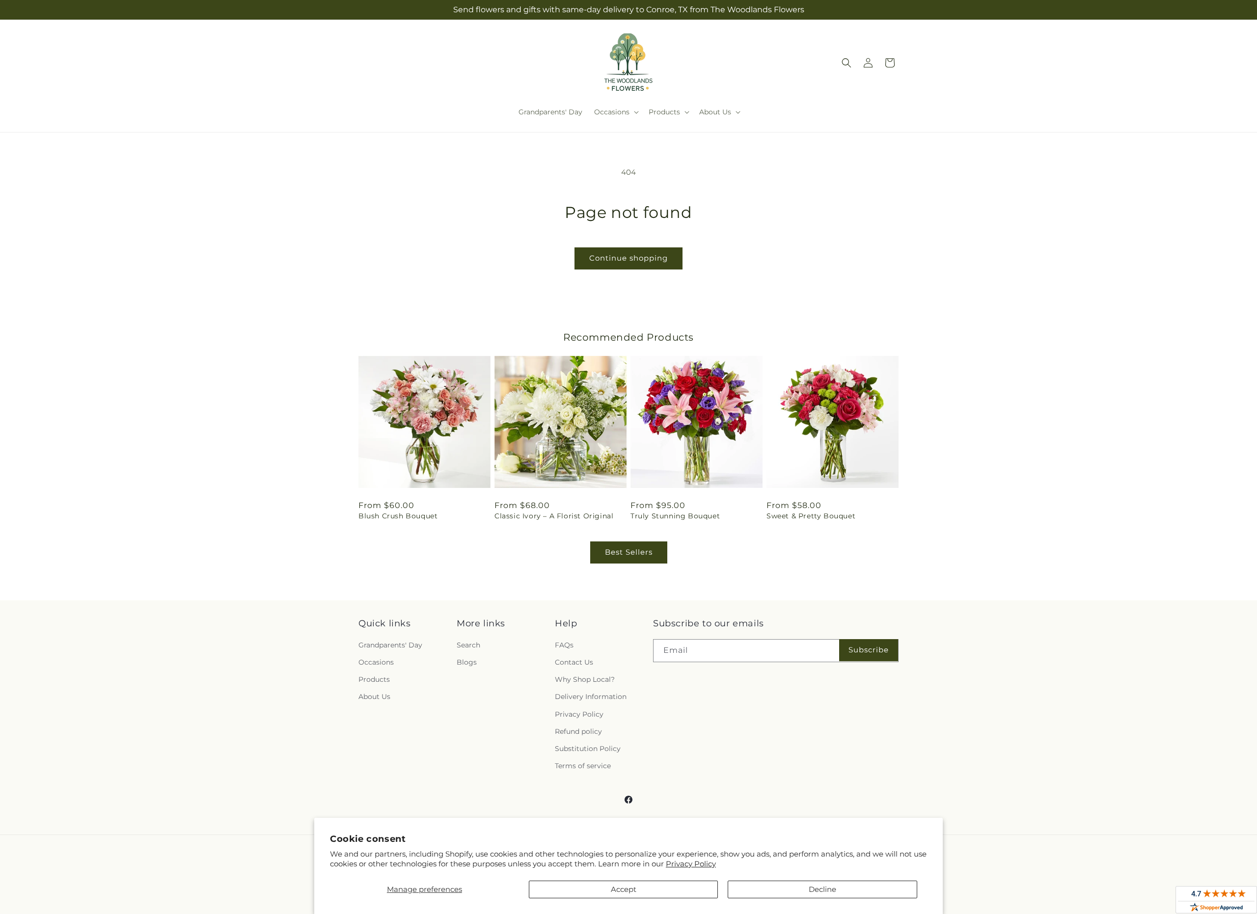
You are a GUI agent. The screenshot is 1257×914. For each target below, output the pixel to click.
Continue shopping (628, 258)
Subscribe (868, 649)
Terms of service (583, 765)
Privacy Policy (691, 863)
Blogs (467, 662)
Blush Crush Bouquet (397, 515)
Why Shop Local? (585, 679)
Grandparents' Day (390, 645)
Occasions (376, 662)
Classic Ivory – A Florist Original (553, 515)
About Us (374, 696)
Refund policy (578, 731)
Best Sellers (629, 552)
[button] (615, 112)
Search (468, 645)
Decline (822, 889)
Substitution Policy (588, 748)
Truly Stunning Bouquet (675, 515)
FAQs (564, 645)
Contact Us (574, 662)
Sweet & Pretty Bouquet (810, 515)
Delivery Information (591, 696)
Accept (623, 889)
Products (374, 679)
